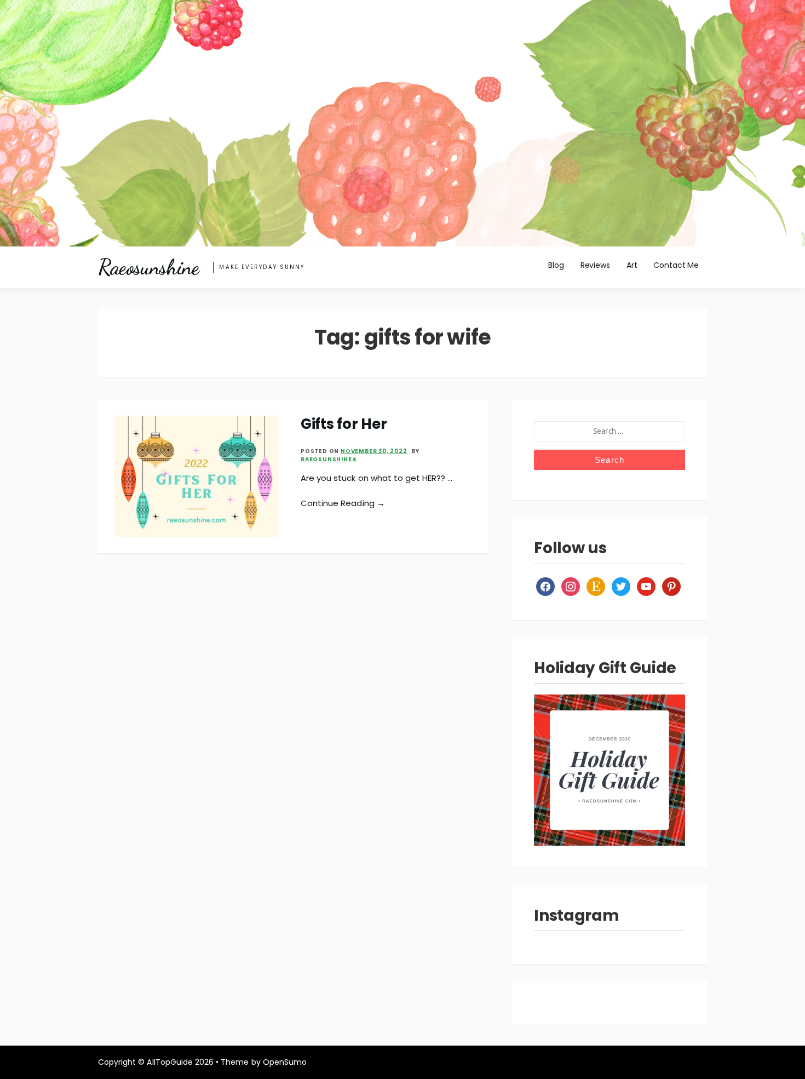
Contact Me (676, 265)
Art (631, 265)
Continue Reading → (343, 503)
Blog (556, 265)
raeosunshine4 (329, 459)
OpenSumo (285, 1062)
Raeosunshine (148, 267)
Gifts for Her (344, 424)
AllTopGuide (169, 1062)
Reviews (595, 265)
